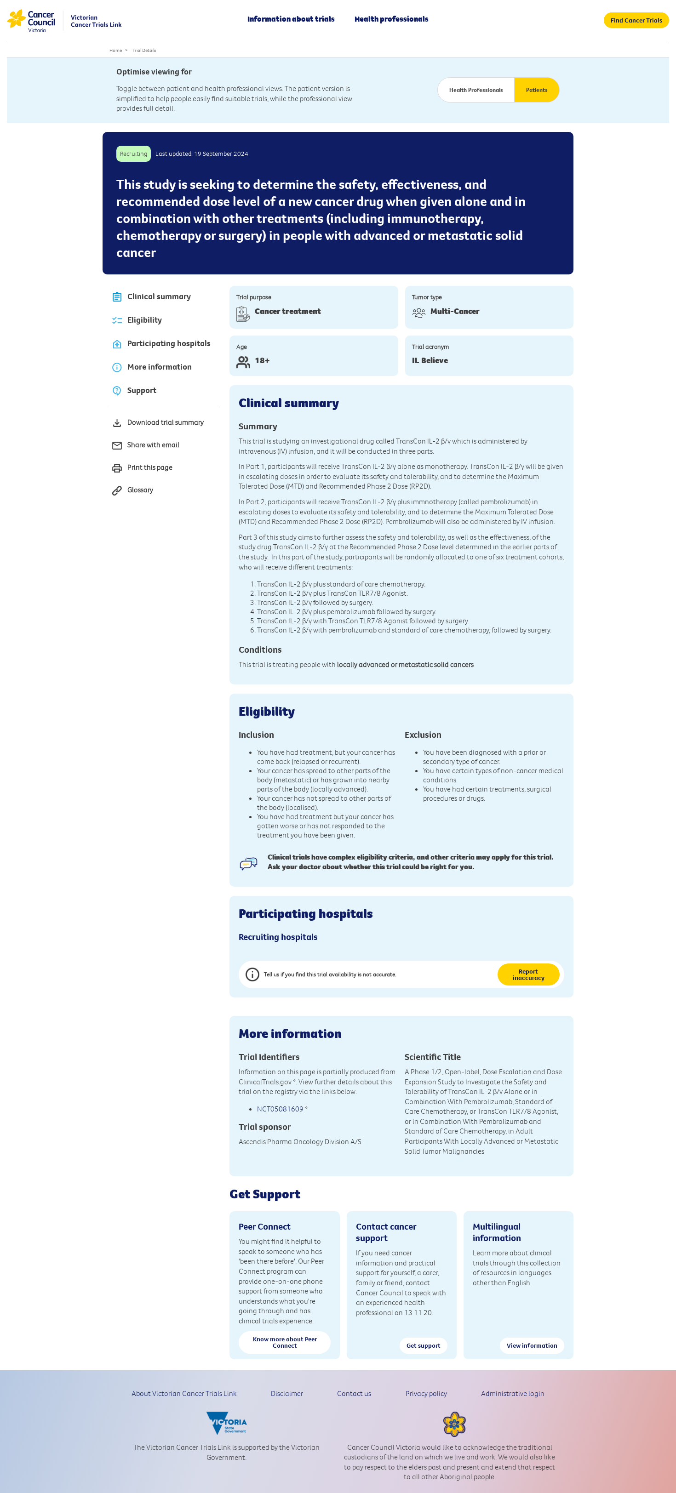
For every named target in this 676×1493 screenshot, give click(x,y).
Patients (537, 89)
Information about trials (291, 19)
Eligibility (144, 320)
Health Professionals (476, 89)
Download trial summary (165, 422)
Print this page (149, 467)
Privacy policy (426, 1393)
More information (159, 367)
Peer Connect (265, 1226)
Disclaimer (287, 1393)
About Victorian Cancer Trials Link (184, 1393)
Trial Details (144, 50)
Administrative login (512, 1393)
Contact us (354, 1393)
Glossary (140, 489)
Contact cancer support (386, 1231)
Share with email (153, 444)
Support (141, 390)
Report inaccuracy (528, 974)
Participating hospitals (169, 343)
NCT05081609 (280, 1108)
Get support (424, 1345)
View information (532, 1345)
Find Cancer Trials (636, 20)
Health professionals (392, 19)
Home (115, 50)
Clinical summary (159, 296)
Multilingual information (497, 1231)
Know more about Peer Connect (285, 1342)
